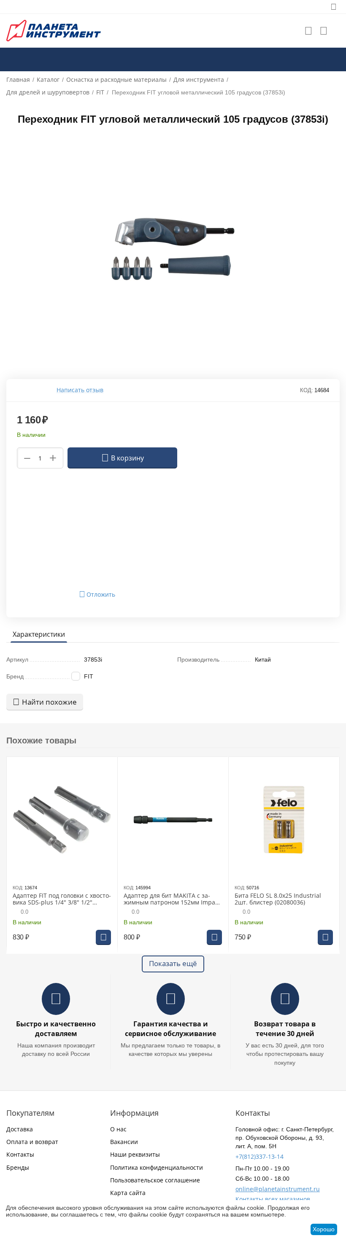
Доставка (19, 1129)
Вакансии (124, 1142)
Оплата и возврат (32, 1142)
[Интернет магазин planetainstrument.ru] (53, 30)
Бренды (17, 1167)
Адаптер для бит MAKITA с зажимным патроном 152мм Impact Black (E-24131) (172, 899)
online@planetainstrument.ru (277, 1189)
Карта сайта (128, 1193)
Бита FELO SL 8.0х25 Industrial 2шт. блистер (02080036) (278, 899)
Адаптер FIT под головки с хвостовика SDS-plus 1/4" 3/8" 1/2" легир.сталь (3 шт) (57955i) (62, 899)
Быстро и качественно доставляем (56, 1028)
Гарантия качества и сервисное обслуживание (170, 1028)
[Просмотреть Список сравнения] (323, 30)
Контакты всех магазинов (272, 1199)
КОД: (306, 390)
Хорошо (324, 1229)
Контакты (20, 1154)
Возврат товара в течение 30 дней (285, 1028)
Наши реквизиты (135, 1154)
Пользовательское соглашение (155, 1180)
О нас (118, 1129)
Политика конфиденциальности (156, 1167)
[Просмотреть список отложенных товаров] (308, 30)
